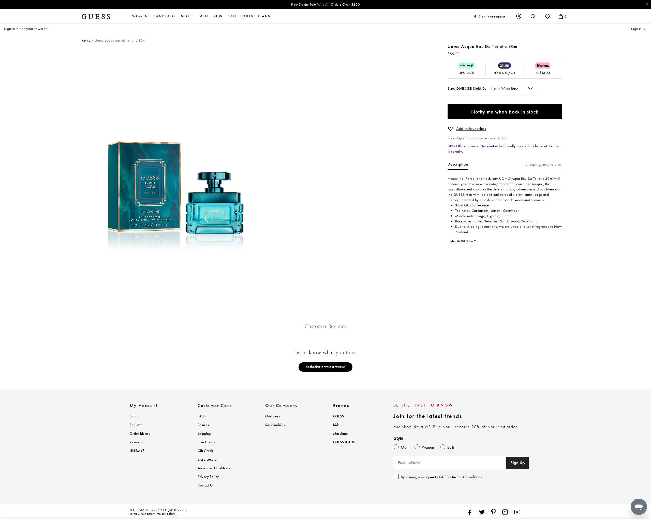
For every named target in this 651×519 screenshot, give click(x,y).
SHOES (187, 16)
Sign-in (135, 416)
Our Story (272, 416)
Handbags (164, 16)
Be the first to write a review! (325, 366)
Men (204, 16)
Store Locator (208, 459)
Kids (218, 16)
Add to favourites (471, 128)
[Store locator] (518, 16)
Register (136, 425)
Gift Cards (205, 451)
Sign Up (517, 462)
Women (140, 16)
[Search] (533, 16)
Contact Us (206, 485)
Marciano (340, 433)
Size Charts (206, 442)
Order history (140, 433)
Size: (452, 88)
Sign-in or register (492, 16)
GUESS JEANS (344, 442)
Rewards (136, 442)
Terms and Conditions (214, 468)
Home (86, 40)
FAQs (202, 416)
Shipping (204, 433)
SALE (233, 16)
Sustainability (275, 425)
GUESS (338, 416)
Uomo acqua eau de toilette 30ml (120, 40)
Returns (203, 425)
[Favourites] (547, 16)
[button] (451, 129)
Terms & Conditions (143, 514)
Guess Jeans (257, 16)
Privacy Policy (208, 477)
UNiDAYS (137, 451)
